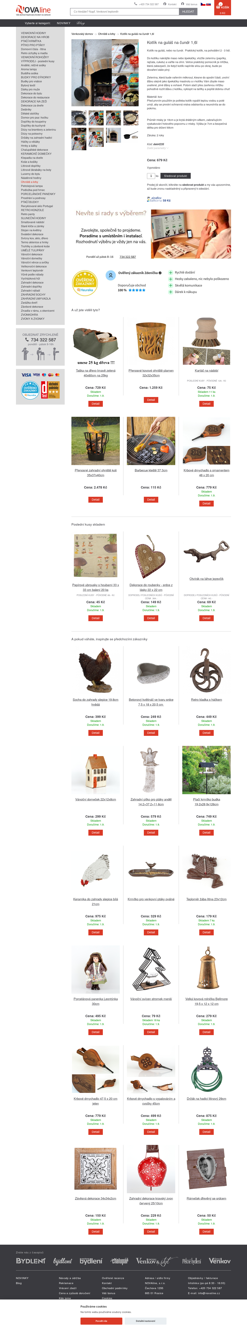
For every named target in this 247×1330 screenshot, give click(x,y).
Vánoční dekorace (32, 254)
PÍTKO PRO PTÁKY (33, 45)
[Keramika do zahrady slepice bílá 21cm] (95, 894)
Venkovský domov (82, 34)
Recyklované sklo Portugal (37, 206)
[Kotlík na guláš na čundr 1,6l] (105, 105)
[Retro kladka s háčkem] (206, 695)
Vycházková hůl (30, 278)
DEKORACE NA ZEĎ (34, 101)
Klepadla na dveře (32, 158)
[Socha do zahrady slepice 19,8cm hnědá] (95, 695)
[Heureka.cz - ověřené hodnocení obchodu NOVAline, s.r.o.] (30, 398)
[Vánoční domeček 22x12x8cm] (95, 795)
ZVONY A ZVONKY (33, 319)
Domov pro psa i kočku (34, 117)
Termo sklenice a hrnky (34, 242)
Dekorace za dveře (32, 105)
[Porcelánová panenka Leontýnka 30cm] (95, 994)
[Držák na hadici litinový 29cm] (206, 1094)
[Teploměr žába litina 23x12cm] (206, 894)
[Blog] (81, 23)
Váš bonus (191, 4)
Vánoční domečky (31, 258)
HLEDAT (188, 11)
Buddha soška (29, 73)
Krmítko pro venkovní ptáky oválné (151, 899)
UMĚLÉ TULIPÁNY (32, 250)
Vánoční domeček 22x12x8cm (95, 799)
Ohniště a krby (29, 182)
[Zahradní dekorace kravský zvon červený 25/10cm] (151, 1194)
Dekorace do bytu (31, 93)
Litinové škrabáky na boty (36, 170)
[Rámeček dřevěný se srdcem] (206, 1194)
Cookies (107, 1298)
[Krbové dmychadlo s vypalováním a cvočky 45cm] (151, 1094)
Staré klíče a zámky (32, 226)
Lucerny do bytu (30, 174)
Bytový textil (28, 85)
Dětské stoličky (30, 113)
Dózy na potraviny (32, 133)
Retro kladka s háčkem (206, 699)
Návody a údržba (70, 1278)
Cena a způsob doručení (74, 1293)
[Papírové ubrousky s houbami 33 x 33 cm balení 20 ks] (95, 580)
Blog (19, 1283)
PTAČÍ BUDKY (30, 202)
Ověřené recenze (113, 1278)
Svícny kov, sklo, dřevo (34, 238)
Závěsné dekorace (32, 306)
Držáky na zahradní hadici (36, 137)
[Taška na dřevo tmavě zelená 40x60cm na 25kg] (95, 366)
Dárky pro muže (30, 89)
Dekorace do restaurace (35, 97)
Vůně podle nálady (32, 274)
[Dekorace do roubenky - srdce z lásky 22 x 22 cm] (151, 580)
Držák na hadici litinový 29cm (206, 1098)
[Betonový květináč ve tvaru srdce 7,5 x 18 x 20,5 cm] (151, 695)
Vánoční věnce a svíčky (35, 262)
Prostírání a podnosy (33, 198)
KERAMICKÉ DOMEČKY (36, 154)
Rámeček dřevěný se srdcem (206, 1198)
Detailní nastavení (145, 1321)
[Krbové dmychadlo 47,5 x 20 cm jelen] (95, 1094)
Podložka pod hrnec (33, 190)
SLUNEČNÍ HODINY (33, 218)
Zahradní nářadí (30, 290)
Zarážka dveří (29, 302)
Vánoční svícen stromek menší (151, 998)
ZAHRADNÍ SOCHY (33, 294)
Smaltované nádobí (32, 222)
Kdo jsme (65, 1298)
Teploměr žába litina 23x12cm (206, 899)
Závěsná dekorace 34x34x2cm (95, 1198)
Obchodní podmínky (115, 1288)
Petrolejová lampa (32, 186)
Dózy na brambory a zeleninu (38, 129)
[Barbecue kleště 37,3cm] (151, 466)
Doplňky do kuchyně (33, 125)
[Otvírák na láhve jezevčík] (206, 574)
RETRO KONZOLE (32, 210)
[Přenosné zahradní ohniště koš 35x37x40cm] (95, 466)
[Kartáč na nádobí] (206, 366)
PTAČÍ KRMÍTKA (31, 41)
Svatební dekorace (32, 234)
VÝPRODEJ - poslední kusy (37, 61)
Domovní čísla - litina (33, 49)
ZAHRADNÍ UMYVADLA (36, 298)
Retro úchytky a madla (34, 53)
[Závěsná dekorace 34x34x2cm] (95, 1194)
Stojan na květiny (31, 230)
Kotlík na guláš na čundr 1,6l (137, 34)
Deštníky (26, 109)
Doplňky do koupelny (33, 121)
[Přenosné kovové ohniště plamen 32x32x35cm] (151, 366)
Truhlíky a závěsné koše (35, 246)
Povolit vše (101, 1321)
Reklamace (66, 1283)
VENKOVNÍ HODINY (33, 33)
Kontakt (172, 4)
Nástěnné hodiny (31, 178)
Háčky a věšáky (30, 142)
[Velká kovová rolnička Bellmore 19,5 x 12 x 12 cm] (206, 994)
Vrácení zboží (68, 1288)
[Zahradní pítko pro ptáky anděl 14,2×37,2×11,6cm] (151, 795)
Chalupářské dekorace (34, 150)
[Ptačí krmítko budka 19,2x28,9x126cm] (206, 795)
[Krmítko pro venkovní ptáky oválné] (151, 894)
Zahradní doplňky (31, 286)
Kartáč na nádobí (206, 370)
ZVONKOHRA (29, 315)
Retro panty (28, 214)
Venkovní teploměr (32, 270)
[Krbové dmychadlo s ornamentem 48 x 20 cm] (206, 466)
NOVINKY (64, 23)
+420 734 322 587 (149, 4)
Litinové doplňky (30, 166)
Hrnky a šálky (29, 146)
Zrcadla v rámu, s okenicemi (37, 311)
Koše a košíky (29, 162)
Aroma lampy (29, 69)
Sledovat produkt (175, 176)
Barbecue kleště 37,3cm (151, 470)
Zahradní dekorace (32, 282)
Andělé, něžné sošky (33, 65)
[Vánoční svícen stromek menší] (151, 994)
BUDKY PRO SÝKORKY (36, 77)
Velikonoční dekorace (34, 266)
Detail (95, 403)
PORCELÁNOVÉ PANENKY (38, 194)
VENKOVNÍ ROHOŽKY (35, 57)
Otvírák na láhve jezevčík (206, 578)
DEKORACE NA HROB (35, 37)
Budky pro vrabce (31, 81)
